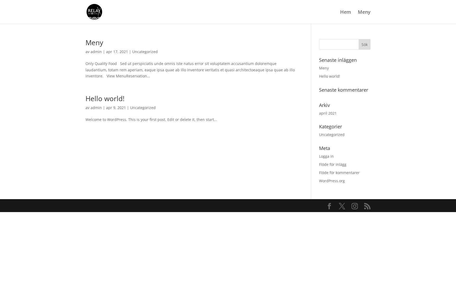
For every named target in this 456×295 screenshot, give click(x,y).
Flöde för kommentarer (339, 172)
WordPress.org (332, 180)
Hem (345, 12)
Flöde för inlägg (332, 164)
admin (96, 51)
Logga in (326, 156)
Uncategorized (145, 51)
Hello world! (105, 98)
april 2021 (328, 113)
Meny (364, 12)
